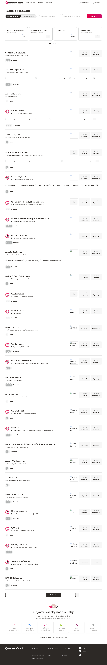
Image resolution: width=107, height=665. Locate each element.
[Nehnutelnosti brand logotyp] (14, 2)
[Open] (59, 16)
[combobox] (48, 16)
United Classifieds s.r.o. (19, 663)
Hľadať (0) (94, 16)
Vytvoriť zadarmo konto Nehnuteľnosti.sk (53, 637)
